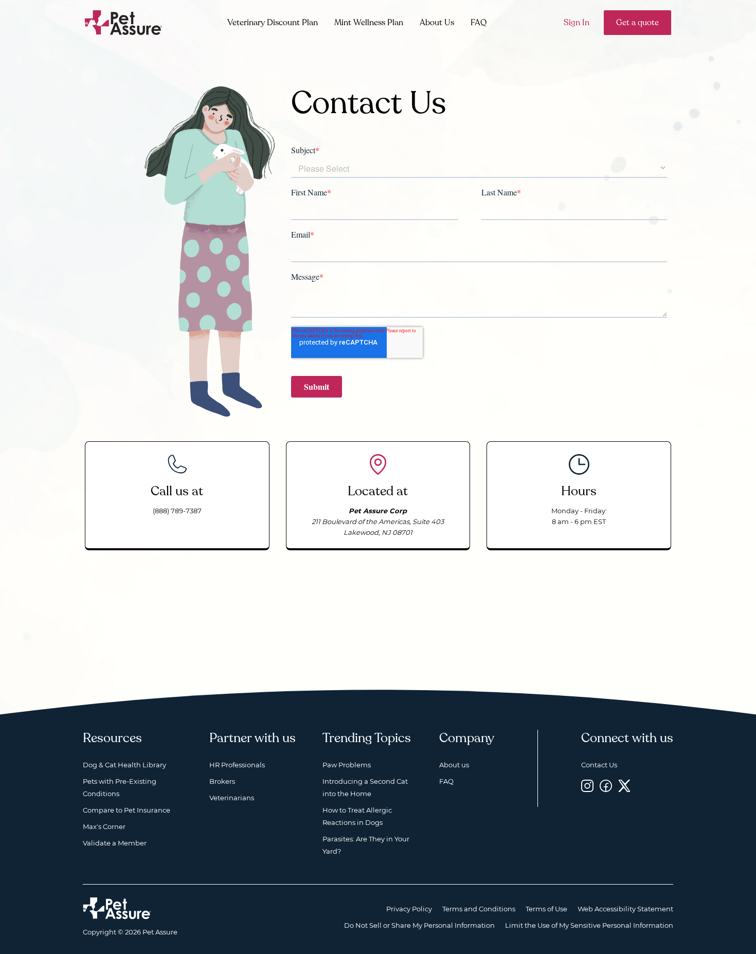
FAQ (479, 22)
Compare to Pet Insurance (126, 810)
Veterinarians (231, 798)
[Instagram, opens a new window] (587, 785)
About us (454, 765)
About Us (437, 22)
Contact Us (599, 765)
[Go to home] (124, 22)
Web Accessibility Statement (625, 909)
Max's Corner (104, 826)
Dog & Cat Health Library (124, 765)
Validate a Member (115, 843)
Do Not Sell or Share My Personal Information (419, 925)
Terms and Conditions (478, 909)
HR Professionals (237, 765)
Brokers (222, 781)
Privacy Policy (409, 909)
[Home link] (117, 908)
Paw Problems (346, 765)
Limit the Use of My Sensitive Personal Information (589, 925)
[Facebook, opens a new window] (606, 785)
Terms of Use (546, 909)
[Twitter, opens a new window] (624, 785)
